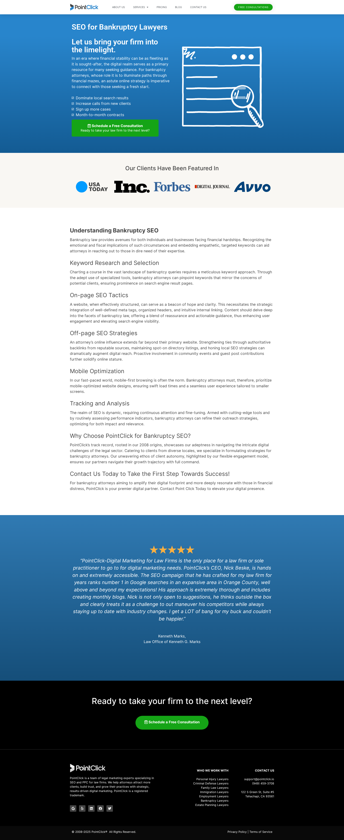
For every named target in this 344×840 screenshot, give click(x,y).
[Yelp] (82, 808)
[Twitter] (109, 808)
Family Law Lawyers (214, 787)
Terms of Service (260, 832)
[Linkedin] (91, 808)
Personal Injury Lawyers (212, 779)
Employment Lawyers (213, 796)
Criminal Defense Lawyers (210, 783)
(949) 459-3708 (263, 783)
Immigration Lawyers (214, 792)
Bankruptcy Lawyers (214, 800)
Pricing (162, 7)
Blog (178, 7)
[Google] (73, 808)
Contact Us (198, 7)
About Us (118, 7)
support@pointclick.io (259, 779)
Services (139, 7)
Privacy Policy (237, 832)
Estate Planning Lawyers (211, 805)
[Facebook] (100, 808)
